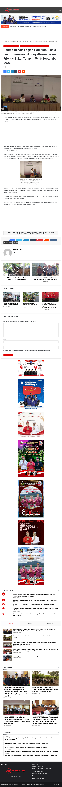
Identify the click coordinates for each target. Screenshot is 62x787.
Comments (50, 623)
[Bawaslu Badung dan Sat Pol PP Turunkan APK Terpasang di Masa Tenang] (31, 297)
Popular (30, 623)
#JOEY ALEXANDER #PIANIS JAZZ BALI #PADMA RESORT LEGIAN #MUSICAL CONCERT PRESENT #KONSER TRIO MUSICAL (31, 232)
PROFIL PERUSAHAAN (37, 771)
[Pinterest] (19, 71)
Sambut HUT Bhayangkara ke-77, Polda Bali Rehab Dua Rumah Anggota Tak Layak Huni (34, 604)
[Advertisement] (31, 3)
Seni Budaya (45, 46)
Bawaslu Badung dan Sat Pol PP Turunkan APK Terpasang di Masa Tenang (31, 305)
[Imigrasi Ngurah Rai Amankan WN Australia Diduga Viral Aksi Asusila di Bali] (7, 658)
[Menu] (2, 11)
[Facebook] (5, 71)
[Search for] (60, 11)
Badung (6, 46)
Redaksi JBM (9, 67)
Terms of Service (36, 775)
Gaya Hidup (23, 46)
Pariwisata (30, 46)
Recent (11, 623)
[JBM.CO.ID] (12, 10)
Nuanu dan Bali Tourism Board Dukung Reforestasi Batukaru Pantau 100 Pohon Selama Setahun (45, 690)
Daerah (17, 46)
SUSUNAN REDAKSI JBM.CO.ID (39, 773)
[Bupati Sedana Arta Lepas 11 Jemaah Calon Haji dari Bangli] (11, 297)
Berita (9, 41)
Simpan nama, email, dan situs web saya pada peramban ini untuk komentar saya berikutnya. (27, 350)
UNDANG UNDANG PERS (38, 778)
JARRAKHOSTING (40, 784)
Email (5, 345)
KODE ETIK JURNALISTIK (38, 766)
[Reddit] (23, 71)
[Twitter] (8, 71)
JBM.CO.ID (23, 784)
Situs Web (34, 345)
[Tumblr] (15, 71)
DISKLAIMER (35, 764)
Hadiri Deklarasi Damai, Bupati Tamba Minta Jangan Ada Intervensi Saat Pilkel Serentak (35, 600)
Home (5, 41)
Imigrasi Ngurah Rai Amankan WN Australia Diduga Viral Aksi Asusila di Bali (32, 656)
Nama (5, 339)
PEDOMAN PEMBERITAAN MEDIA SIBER (42, 768)
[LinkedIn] (12, 71)
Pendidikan (37, 46)
